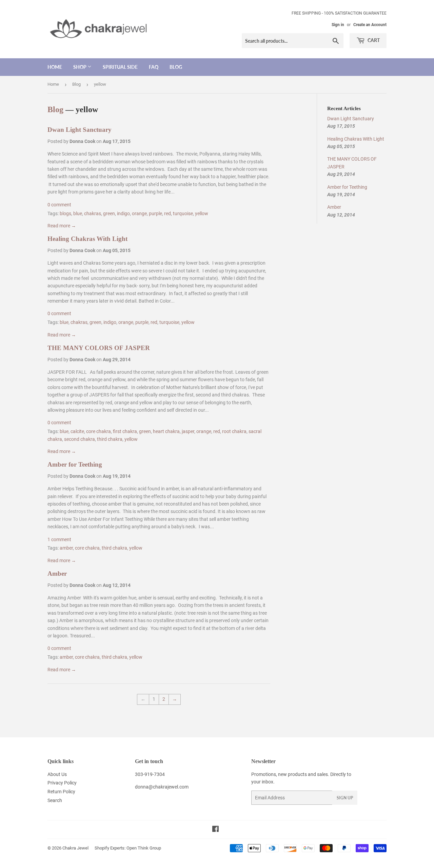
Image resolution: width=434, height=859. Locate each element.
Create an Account (370, 24)
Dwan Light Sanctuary (79, 129)
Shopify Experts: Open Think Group (128, 848)
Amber (57, 573)
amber (66, 548)
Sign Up (345, 797)
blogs (65, 213)
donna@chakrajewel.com (162, 787)
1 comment (59, 539)
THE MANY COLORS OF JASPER (98, 347)
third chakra (109, 439)
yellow (201, 213)
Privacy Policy (62, 782)
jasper (188, 431)
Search (54, 800)
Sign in (338, 24)
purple (155, 213)
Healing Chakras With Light (87, 238)
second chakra (79, 439)
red (167, 213)
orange (139, 213)
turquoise (183, 213)
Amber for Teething (74, 464)
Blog (176, 67)
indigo (123, 213)
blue (77, 213)
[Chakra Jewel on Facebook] (215, 830)
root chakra (234, 431)
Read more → (61, 225)
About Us (57, 774)
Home (54, 67)
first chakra (125, 431)
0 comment (59, 204)
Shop (80, 67)
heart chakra (166, 431)
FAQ (153, 67)
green (109, 213)
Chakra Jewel (75, 848)
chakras (92, 213)
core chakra (98, 431)
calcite (77, 431)
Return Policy (61, 791)
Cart (373, 40)
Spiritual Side (120, 67)
